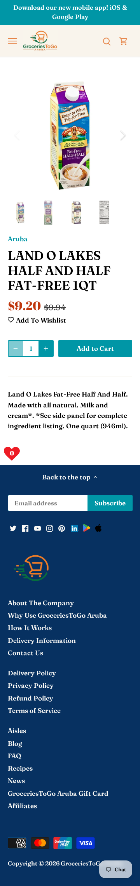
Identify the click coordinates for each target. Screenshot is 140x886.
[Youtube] (37, 527)
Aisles (17, 730)
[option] (70, 135)
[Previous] (17, 135)
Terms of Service (34, 710)
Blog (15, 743)
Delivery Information (42, 640)
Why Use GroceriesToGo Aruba (57, 615)
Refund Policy (30, 698)
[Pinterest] (61, 527)
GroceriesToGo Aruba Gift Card (58, 793)
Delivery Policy (32, 673)
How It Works (30, 627)
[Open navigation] (12, 41)
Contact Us (25, 653)
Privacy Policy (31, 685)
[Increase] (45, 348)
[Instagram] (49, 527)
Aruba (18, 239)
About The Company (41, 603)
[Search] (106, 40)
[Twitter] (13, 527)
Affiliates (22, 806)
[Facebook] (25, 527)
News (16, 780)
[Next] (122, 135)
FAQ (14, 756)
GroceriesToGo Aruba (92, 863)
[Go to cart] (123, 40)
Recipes (20, 768)
